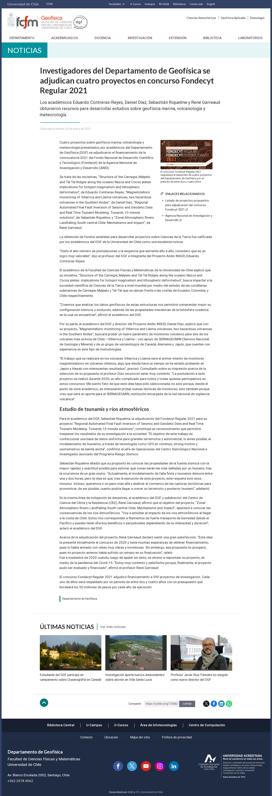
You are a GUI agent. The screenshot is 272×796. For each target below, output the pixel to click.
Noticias (24, 50)
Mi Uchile (164, 4)
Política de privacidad (177, 737)
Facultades (115, 4)
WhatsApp (229, 704)
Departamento (22, 38)
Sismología (257, 18)
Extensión (177, 38)
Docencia (103, 38)
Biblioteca (212, 38)
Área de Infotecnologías (158, 725)
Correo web (196, 4)
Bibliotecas (179, 4)
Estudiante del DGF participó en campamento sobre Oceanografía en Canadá (70, 677)
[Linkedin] (174, 766)
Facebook (214, 704)
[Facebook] (118, 766)
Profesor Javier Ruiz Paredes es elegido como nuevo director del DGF (199, 677)
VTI (137, 792)
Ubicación (111, 737)
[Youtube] (146, 766)
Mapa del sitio (140, 737)
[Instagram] (160, 766)
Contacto (86, 737)
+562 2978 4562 (20, 781)
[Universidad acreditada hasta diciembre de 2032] (231, 766)
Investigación (140, 38)
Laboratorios (250, 38)
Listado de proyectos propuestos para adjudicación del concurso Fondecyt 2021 (187, 205)
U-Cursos (135, 4)
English (211, 4)
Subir (44, 703)
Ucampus (150, 4)
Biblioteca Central (60, 725)
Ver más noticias (113, 627)
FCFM (50, 4)
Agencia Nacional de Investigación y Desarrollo (188, 218)
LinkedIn (221, 704)
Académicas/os (64, 38)
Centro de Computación (207, 725)
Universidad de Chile (151, 792)
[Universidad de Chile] (23, 4)
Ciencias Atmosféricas (201, 18)
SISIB (130, 792)
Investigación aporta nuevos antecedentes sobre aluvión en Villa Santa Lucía (134, 677)
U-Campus (94, 725)
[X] (132, 766)
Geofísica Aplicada (233, 18)
